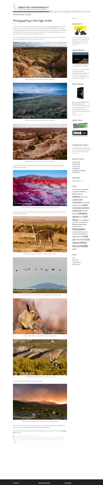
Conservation (77, 202)
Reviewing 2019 (76, 162)
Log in (73, 257)
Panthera (84, 224)
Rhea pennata (29, 439)
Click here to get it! (76, 114)
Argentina (30, 437)
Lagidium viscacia (25, 438)
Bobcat (85, 191)
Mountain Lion (76, 224)
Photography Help (76, 231)
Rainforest (84, 234)
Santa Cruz (79, 236)
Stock (56, 11)
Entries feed (75, 260)
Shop (79, 11)
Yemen (74, 249)
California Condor (84, 196)
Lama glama (34, 438)
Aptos (83, 189)
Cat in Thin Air (54, 26)
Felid (85, 216)
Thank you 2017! (76, 166)
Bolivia (35, 437)
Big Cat (79, 191)
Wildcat (83, 242)
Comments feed (76, 262)
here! (83, 78)
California (76, 196)
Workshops (74, 11)
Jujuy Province (17, 438)
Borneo (74, 194)
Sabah (74, 236)
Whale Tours (67, 11)
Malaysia (86, 220)
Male (73, 222)
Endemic (81, 216)
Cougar (84, 202)
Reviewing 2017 (76, 168)
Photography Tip (84, 231)
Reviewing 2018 (76, 164)
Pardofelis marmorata (77, 226)
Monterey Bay (84, 222)
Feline (75, 220)
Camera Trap (77, 199)
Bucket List (79, 194)
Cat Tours (61, 11)
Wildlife (84, 245)
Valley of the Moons (53, 439)
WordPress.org (76, 264)
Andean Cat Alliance (76, 189)
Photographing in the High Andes (32, 20)
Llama (52, 438)
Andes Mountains (22, 437)
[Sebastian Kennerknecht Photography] (31, 9)
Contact (88, 11)
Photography (18, 435)
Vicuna (19, 441)
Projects (51, 11)
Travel (35, 435)
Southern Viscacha (38, 439)
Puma (80, 234)
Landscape (40, 438)
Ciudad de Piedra (60, 437)
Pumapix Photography (27, 435)
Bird (82, 191)
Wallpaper (76, 243)
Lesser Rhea (47, 438)
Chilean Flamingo (50, 437)
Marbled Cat (77, 222)
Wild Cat (76, 246)
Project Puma (75, 233)
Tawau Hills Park (80, 239)
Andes (16, 437)
